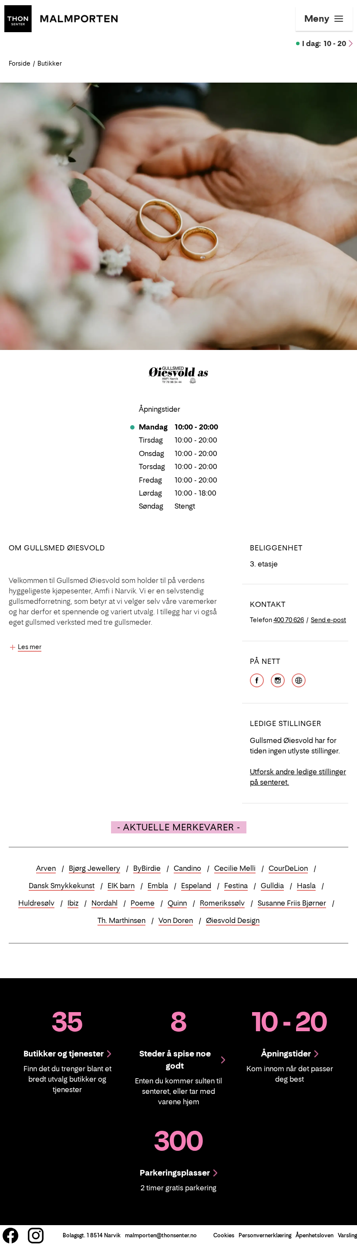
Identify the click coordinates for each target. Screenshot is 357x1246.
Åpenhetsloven (314, 1235)
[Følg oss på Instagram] (35, 1235)
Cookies (223, 1235)
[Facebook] (257, 679)
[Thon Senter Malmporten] (61, 17)
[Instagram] (278, 679)
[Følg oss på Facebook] (10, 1235)
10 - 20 (324, 43)
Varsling (347, 1235)
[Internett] (299, 679)
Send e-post (328, 619)
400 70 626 (288, 619)
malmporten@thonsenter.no (161, 1235)
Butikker (49, 63)
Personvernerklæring (265, 1235)
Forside (19, 63)
